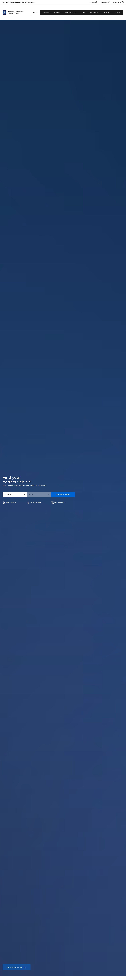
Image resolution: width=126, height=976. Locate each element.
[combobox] (15, 494)
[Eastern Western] (13, 12)
